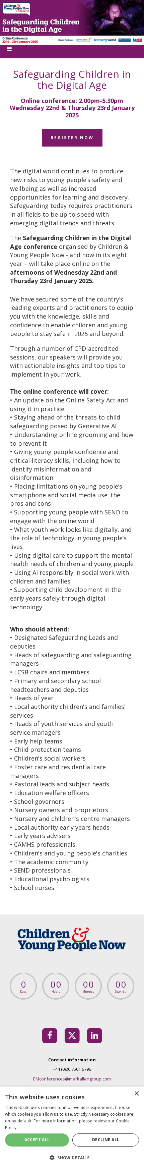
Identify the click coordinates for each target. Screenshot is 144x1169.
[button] (72, 1157)
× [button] (136, 1093)
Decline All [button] (105, 1140)
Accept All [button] (37, 1140)
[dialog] (72, 1128)
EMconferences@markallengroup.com (72, 1079)
